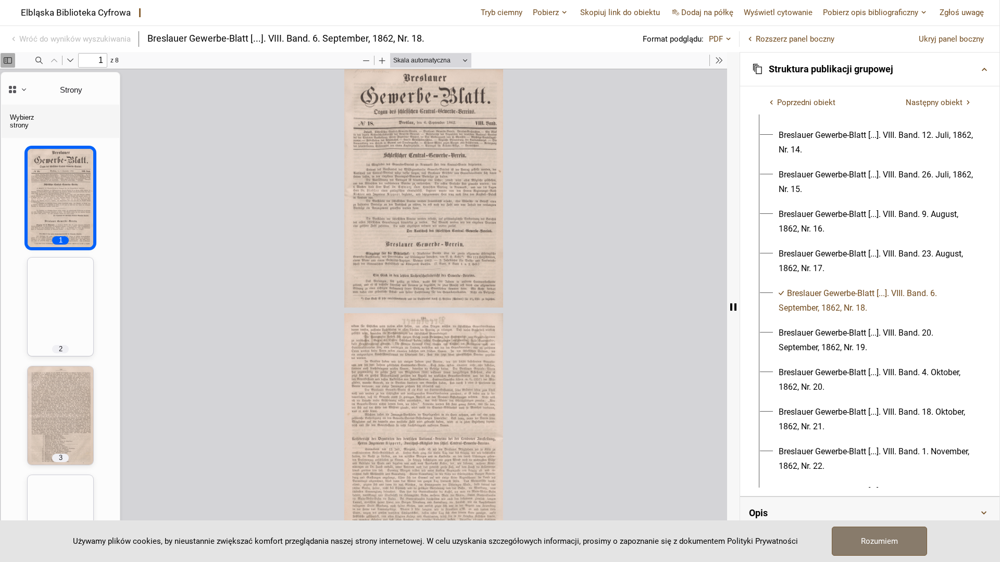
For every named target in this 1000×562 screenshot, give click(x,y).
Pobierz (546, 12)
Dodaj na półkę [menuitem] (707, 12)
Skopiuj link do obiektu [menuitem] (620, 12)
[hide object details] (733, 307)
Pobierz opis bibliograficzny (870, 12)
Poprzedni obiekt (806, 102)
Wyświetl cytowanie (778, 12)
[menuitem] (875, 142)
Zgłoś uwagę (962, 12)
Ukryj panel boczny (951, 39)
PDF (716, 39)
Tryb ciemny (501, 12)
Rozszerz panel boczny (795, 39)
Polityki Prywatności (762, 541)
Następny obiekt (934, 102)
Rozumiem (879, 541)
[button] (869, 69)
